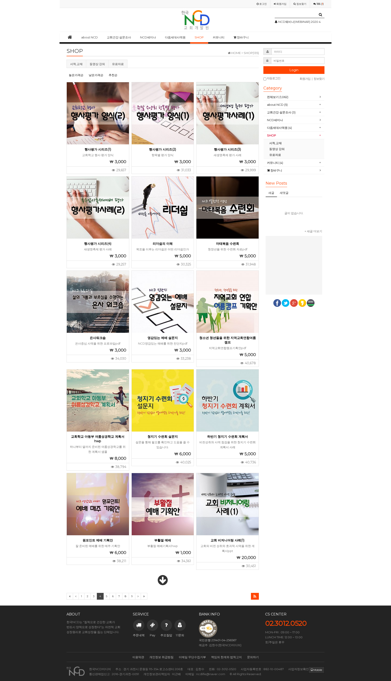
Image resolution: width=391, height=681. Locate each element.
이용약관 (138, 657)
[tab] (294, 97)
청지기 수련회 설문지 (163, 436)
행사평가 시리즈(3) (227, 149)
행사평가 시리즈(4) (97, 244)
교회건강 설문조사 (119, 37)
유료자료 (118, 64)
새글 (271, 193)
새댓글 (284, 193)
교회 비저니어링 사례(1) (227, 540)
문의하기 (253, 657)
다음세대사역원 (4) (279, 127)
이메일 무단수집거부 (192, 657)
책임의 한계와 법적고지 (226, 657)
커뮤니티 (218, 37)
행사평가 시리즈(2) (162, 149)
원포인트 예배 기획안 (98, 540)
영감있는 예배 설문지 (163, 338)
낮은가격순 (96, 75)
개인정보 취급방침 (161, 657)
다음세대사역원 (175, 37)
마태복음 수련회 (227, 244)
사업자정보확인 (298, 669)
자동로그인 (273, 78)
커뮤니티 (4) (275, 162)
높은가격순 (76, 75)
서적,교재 (76, 64)
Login (293, 70)
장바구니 (242, 37)
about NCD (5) (277, 104)
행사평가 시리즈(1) (98, 149)
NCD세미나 (148, 37)
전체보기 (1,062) (277, 97)
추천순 (113, 75)
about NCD (89, 37)
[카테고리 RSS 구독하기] (255, 596)
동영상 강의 (97, 64)
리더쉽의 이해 (163, 244)
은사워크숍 (98, 338)
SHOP (199, 37)
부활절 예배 (162, 540)
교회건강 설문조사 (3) (281, 112)
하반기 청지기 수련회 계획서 (227, 436)
